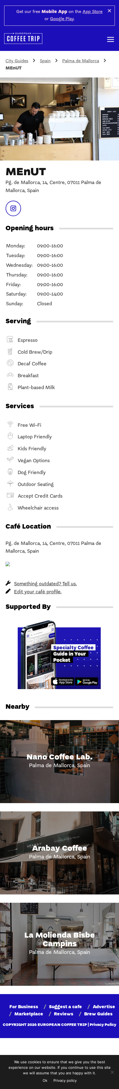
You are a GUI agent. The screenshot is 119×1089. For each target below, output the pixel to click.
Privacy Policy (103, 1025)
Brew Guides (98, 1014)
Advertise (104, 1007)
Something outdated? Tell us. (45, 584)
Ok (45, 1080)
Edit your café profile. (37, 592)
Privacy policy (65, 1080)
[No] (112, 1072)
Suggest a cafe (65, 1007)
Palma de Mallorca (80, 61)
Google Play (62, 19)
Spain (45, 61)
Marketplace (28, 1014)
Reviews (63, 1014)
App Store (92, 12)
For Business (23, 1007)
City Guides (17, 61)
